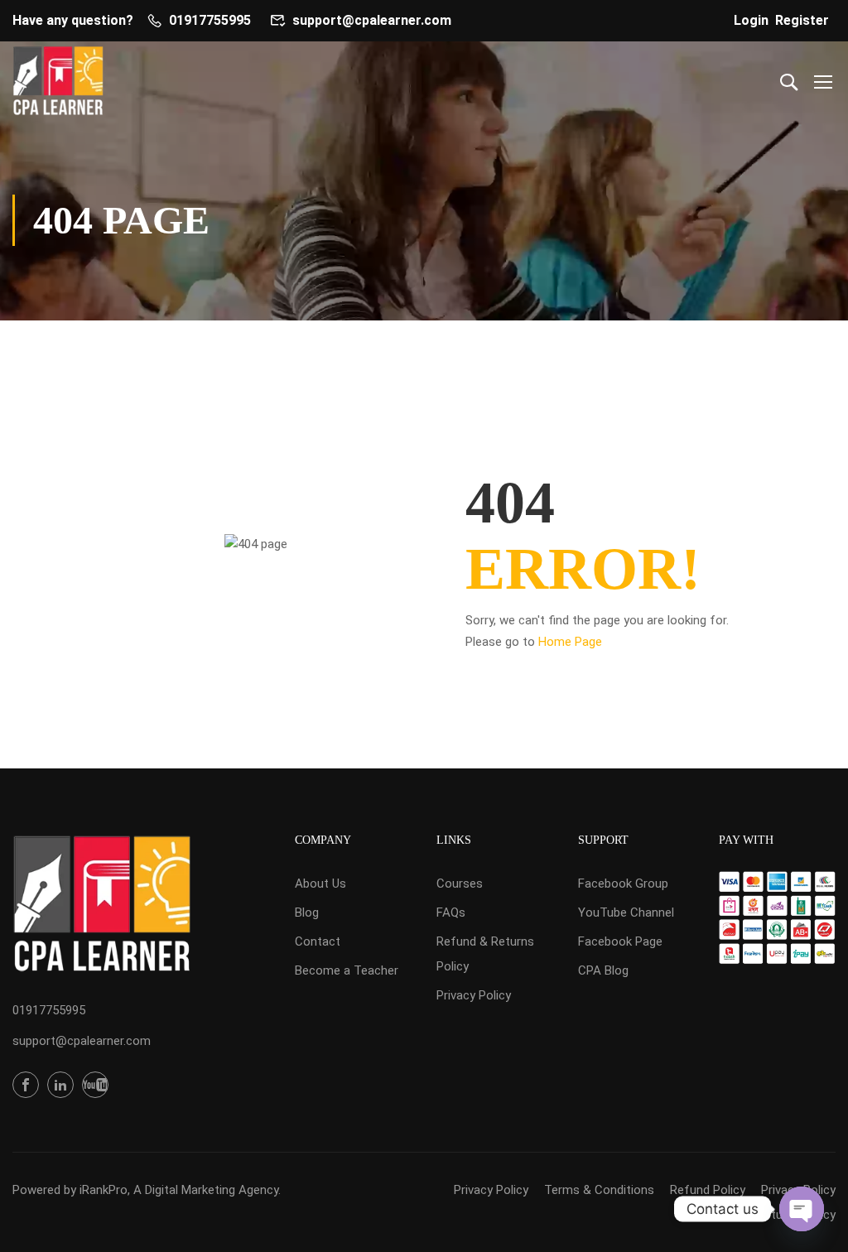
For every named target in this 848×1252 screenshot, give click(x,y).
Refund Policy (707, 1189)
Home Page (570, 641)
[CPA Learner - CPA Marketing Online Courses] (58, 81)
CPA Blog (603, 970)
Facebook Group (623, 883)
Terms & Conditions (599, 1189)
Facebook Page (620, 941)
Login (751, 20)
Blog (307, 912)
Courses (459, 883)
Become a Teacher (346, 970)
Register (802, 20)
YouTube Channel (626, 912)
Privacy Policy (473, 995)
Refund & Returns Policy (485, 954)
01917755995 (210, 20)
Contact (317, 941)
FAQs (450, 912)
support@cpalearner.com (371, 20)
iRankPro (104, 1189)
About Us (320, 883)
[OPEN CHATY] (801, 1209)
